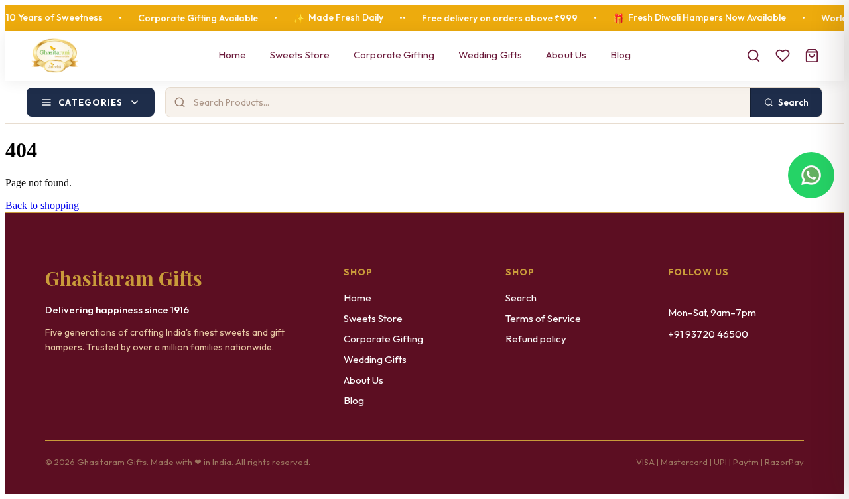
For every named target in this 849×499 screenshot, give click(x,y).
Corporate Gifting (394, 54)
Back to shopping (42, 205)
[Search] (753, 55)
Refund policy (535, 338)
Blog (620, 54)
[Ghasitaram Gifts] (55, 56)
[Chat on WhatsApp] (811, 175)
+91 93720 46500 (708, 334)
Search (521, 297)
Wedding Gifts (490, 54)
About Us (566, 54)
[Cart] (811, 55)
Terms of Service (543, 318)
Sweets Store (300, 54)
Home (232, 54)
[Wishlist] (782, 55)
